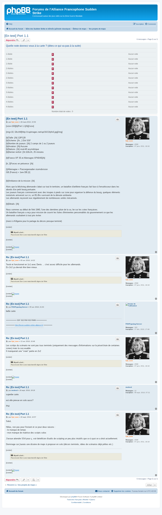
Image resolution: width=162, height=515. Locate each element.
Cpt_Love (129, 141)
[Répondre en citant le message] (117, 119)
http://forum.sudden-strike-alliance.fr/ (29, 325)
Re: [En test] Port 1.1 (17, 257)
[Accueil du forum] (18, 10)
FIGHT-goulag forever (134, 324)
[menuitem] (9, 24)
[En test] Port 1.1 (16, 35)
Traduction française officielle (77, 499)
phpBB (73, 497)
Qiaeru (92, 499)
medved (129, 387)
